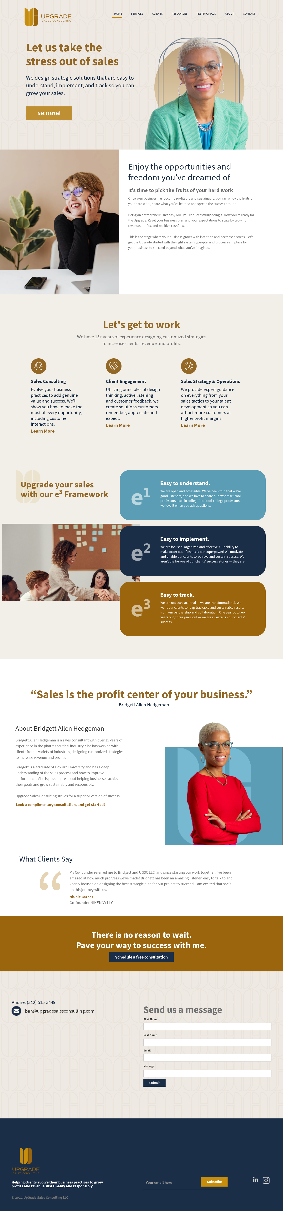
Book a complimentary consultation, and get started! (60, 804)
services (137, 13)
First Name (150, 1019)
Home (118, 13)
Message (148, 1066)
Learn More (43, 431)
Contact (249, 13)
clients (157, 13)
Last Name (150, 1035)
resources (180, 13)
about (229, 13)
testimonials (206, 13)
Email (147, 1050)
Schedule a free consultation (141, 957)
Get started (49, 113)
